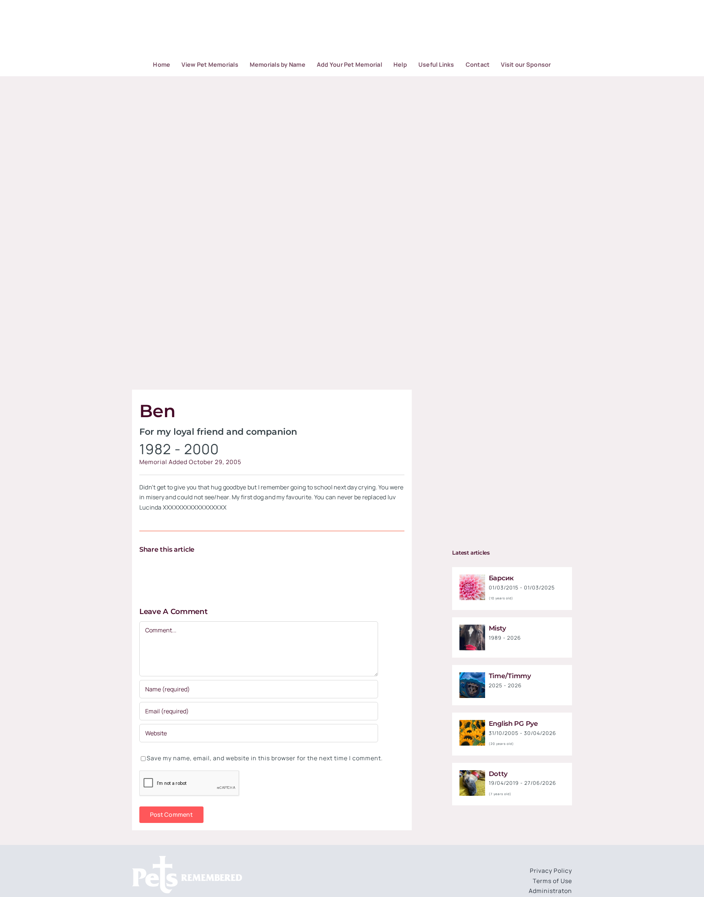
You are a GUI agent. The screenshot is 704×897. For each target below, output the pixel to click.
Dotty (498, 774)
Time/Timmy (510, 676)
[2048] (472, 675)
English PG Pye (513, 724)
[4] (472, 723)
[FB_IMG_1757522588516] (472, 628)
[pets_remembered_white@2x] (187, 859)
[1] (472, 577)
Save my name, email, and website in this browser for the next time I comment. (265, 758)
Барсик (501, 578)
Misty (497, 628)
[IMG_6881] (472, 773)
